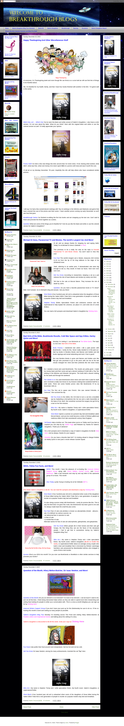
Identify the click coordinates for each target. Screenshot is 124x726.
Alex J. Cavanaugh (12, 264)
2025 (107, 261)
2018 (107, 275)
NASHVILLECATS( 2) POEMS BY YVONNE (112, 426)
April (109, 343)
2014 (107, 352)
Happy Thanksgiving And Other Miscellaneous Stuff (45, 40)
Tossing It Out (11, 260)
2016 (107, 280)
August (110, 333)
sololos (66, 722)
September (111, 331)
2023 (107, 264)
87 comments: (47, 560)
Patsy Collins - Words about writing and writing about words (12, 369)
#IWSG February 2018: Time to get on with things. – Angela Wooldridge (112, 502)
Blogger (77, 722)
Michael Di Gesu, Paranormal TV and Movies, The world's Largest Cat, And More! (58, 240)
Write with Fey (11, 316)
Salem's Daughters (52, 28)
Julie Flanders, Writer (112, 492)
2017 (107, 277)
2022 (107, 266)
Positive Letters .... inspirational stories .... (12, 283)
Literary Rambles (11, 234)
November (111, 286)
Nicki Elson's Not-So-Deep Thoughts (12, 361)
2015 (107, 282)
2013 (107, 355)
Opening (75, 28)
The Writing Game (12, 325)
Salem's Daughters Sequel (99, 28)
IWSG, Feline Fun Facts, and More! (38, 466)
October (110, 329)
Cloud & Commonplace (11, 392)
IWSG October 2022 (111, 480)
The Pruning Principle (111, 472)
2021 (107, 268)
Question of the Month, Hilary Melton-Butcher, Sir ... (111, 322)
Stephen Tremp (10, 111)
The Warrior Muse (111, 454)
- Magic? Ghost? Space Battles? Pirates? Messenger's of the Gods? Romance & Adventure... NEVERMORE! (12, 302)
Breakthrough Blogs (19, 6)
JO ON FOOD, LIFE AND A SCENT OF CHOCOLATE (12, 341)
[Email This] (53, 230)
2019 (107, 273)
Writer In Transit (11, 321)
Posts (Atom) (64, 712)
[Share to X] (57, 230)
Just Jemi (9, 330)
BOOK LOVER (11, 311)
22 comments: (47, 700)
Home (7, 28)
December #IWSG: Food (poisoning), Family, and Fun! (112, 442)
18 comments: (47, 230)
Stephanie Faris (110, 524)
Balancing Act (11, 250)
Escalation (85, 28)
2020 (107, 270)
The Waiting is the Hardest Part (12, 355)
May (109, 340)
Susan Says (10, 289)
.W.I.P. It (108, 448)
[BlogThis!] (55, 230)
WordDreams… (110, 374)
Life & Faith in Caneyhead (11, 381)
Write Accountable (111, 518)
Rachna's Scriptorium (112, 462)
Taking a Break (109, 450)
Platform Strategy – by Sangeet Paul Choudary (12, 349)
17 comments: (47, 326)
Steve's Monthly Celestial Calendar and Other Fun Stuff (21, 31)
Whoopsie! (108, 395)
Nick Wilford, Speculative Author (111, 478)
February (110, 347)
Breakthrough (66, 28)
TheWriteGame (11, 386)
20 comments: (47, 456)
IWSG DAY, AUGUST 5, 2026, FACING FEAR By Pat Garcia (112, 412)
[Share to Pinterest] (60, 230)
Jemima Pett (10, 239)
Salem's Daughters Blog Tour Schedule (23, 28)
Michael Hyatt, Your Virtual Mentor (111, 470)
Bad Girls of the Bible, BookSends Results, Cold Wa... (111, 308)
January (110, 349)
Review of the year (110, 505)
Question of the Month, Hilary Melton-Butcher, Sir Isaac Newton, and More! (55, 570)
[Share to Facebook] (58, 230)
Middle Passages (11, 255)
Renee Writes (10, 335)
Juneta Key (10, 293)
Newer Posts (27, 707)
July (109, 336)
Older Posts (95, 707)
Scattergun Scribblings (10, 276)
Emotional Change (110, 519)
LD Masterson (11, 375)
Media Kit (41, 28)
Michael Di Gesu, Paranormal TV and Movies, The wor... (111, 300)
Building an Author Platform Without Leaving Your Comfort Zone (112, 386)
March (109, 345)
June (109, 338)
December (111, 284)
